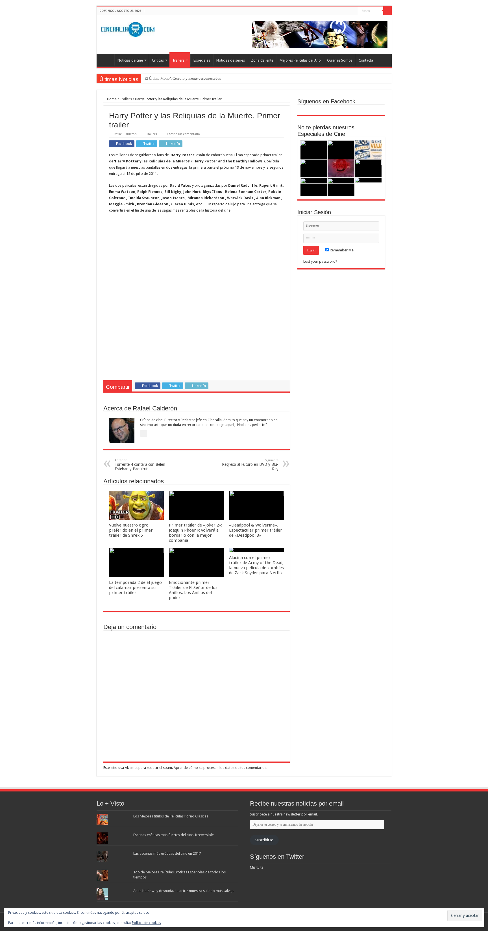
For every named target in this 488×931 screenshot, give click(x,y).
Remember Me (341, 250)
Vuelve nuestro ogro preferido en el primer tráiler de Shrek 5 (131, 530)
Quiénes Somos (339, 60)
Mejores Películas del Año (300, 60)
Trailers (178, 60)
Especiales (201, 60)
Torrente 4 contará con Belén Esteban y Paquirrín (140, 464)
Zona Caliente (262, 60)
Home (111, 99)
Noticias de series (230, 60)
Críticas (158, 60)
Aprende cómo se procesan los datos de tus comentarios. (220, 767)
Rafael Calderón (125, 134)
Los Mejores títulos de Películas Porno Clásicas (170, 816)
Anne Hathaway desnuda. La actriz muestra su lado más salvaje (183, 891)
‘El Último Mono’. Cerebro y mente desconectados (182, 78)
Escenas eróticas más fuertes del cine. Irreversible (173, 835)
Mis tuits (256, 867)
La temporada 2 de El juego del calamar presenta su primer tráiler (135, 587)
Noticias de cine (130, 60)
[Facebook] (343, 11)
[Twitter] (348, 11)
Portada (106, 60)
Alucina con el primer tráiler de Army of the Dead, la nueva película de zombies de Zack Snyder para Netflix (256, 565)
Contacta (366, 60)
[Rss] (338, 11)
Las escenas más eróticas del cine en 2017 (167, 853)
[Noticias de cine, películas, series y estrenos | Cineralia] (127, 28)
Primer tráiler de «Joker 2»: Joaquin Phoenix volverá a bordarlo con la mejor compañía (195, 533)
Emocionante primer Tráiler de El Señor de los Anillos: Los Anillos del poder (193, 590)
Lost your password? (320, 261)
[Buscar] (387, 10)
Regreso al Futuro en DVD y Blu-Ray (250, 464)
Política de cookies (146, 923)
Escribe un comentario (183, 134)
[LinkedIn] (354, 11)
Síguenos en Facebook (326, 101)
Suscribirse (264, 840)
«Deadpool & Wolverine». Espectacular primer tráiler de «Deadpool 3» (255, 530)
